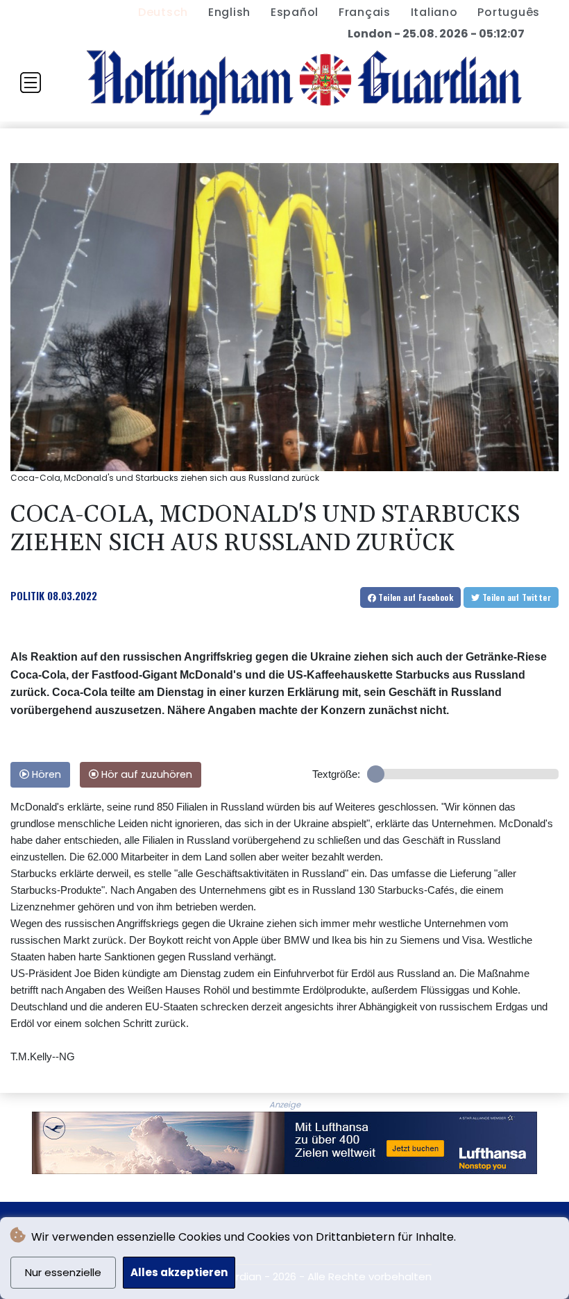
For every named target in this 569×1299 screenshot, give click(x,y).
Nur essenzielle (63, 1272)
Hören (45, 774)
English (229, 12)
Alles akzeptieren (179, 1272)
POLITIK (27, 595)
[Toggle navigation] (30, 82)
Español (295, 12)
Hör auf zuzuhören (145, 774)
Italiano (434, 12)
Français (365, 12)
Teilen (414, 597)
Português (508, 12)
